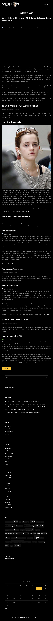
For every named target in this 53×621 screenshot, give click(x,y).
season (12, 537)
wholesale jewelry (9, 387)
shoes (21, 537)
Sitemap (7, 434)
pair (38, 533)
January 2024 (8, 475)
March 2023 (8, 491)
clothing (38, 521)
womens (17, 546)
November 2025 (9, 456)
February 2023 (8, 494)
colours (42, 521)
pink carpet (44, 533)
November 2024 (9, 467)
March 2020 (8, 505)
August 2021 (8, 502)
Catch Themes (38, 617)
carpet (16, 522)
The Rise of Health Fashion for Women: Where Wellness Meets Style (22, 412)
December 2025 (9, 453)
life (20, 533)
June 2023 (7, 483)
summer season (17, 542)
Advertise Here (8, 426)
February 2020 (8, 507)
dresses (26, 526)
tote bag (43, 542)
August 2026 (8, 448)
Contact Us (7, 429)
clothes (32, 522)
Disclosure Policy (9, 431)
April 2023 (7, 488)
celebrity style (25, 521)
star (32, 537)
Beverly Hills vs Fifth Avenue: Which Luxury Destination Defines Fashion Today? (26, 19)
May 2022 (7, 497)
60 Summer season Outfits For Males (15, 319)
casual (20, 521)
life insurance (25, 533)
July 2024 (7, 469)
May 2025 (7, 459)
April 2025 (7, 461)
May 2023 (7, 486)
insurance (37, 530)
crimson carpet (9, 526)
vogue (11, 545)
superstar (34, 542)
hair (18, 530)
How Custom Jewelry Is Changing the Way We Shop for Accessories (22, 401)
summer (7, 542)
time (39, 542)
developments (19, 526)
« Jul (6, 608)
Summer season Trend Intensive (13, 269)
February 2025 (8, 464)
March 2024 (8, 472)
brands (11, 521)
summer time (28, 542)
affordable (7, 521)
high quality (30, 530)
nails (31, 533)
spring (28, 537)
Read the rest (40, 100)
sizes (25, 537)
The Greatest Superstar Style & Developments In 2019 (20, 105)
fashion (39, 525)
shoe (17, 537)
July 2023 (7, 480)
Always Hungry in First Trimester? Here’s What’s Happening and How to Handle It (26, 407)
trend (7, 546)
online (34, 533)
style (37, 537)
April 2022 (7, 499)
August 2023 (8, 478)
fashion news (8, 530)
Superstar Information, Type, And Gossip (16, 216)
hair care (22, 530)
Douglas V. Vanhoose (12, 24)
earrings (32, 526)
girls (14, 530)
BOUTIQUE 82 (22, 617)
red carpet (7, 537)
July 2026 (7, 451)
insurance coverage (9, 533)
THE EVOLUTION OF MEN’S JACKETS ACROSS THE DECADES (20, 409)
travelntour (7, 556)
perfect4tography (9, 558)
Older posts (6, 368)
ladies (17, 533)
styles (42, 537)
